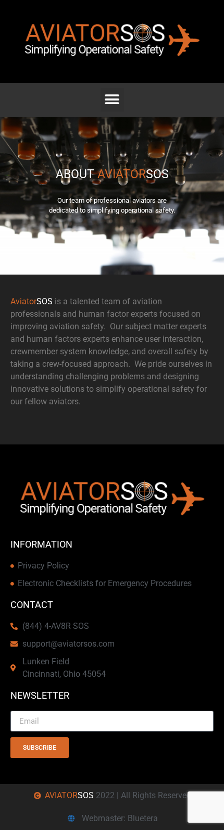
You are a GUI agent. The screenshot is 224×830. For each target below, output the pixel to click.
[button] (112, 100)
